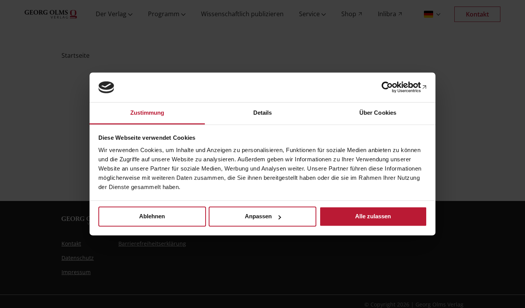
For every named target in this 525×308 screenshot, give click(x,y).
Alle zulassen (373, 216)
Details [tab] (262, 112)
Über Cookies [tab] (377, 112)
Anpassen (258, 216)
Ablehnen (152, 216)
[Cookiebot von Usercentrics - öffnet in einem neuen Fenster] (393, 87)
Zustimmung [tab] (147, 112)
